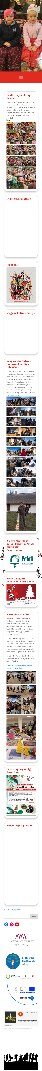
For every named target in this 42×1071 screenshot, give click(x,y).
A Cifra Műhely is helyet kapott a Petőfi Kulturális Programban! (20, 545)
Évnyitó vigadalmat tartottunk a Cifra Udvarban (18, 364)
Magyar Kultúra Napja (20, 313)
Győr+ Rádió (7, 1028)
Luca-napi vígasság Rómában (18, 771)
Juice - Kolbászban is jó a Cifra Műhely (22, 1028)
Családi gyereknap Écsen (18, 97)
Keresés (34, 916)
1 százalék (12, 264)
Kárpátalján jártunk (19, 825)
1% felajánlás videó (18, 198)
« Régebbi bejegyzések (12, 909)
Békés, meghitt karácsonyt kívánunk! (20, 580)
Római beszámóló (17, 614)
